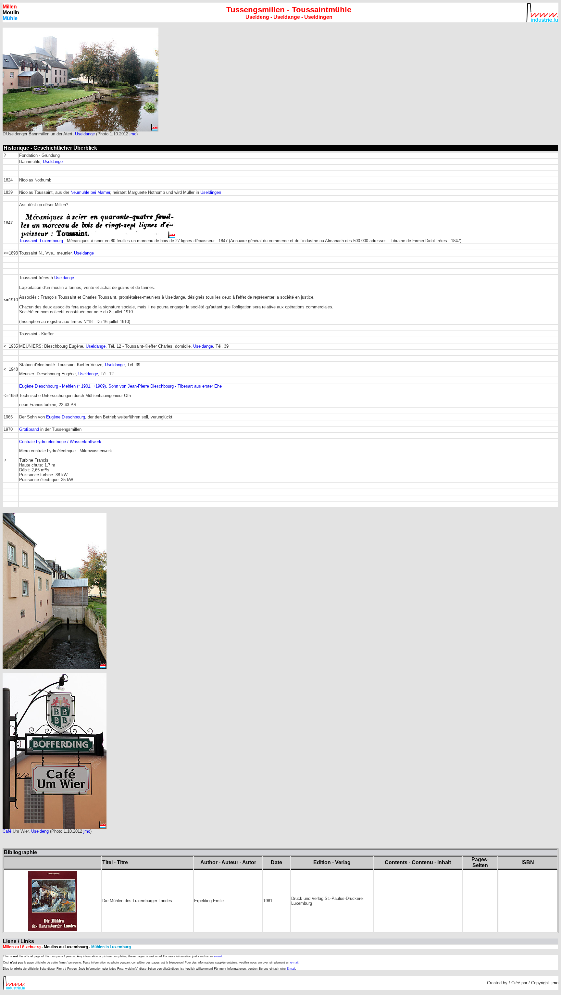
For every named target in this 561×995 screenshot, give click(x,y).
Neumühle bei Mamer (90, 192)
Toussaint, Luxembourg (41, 240)
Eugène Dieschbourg (65, 417)
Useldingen (210, 192)
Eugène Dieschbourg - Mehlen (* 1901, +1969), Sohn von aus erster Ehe (120, 386)
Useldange (85, 133)
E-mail (291, 968)
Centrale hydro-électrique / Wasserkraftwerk (60, 441)
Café (7, 831)
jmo (133, 133)
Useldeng (40, 831)
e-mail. (218, 956)
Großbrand (29, 429)
